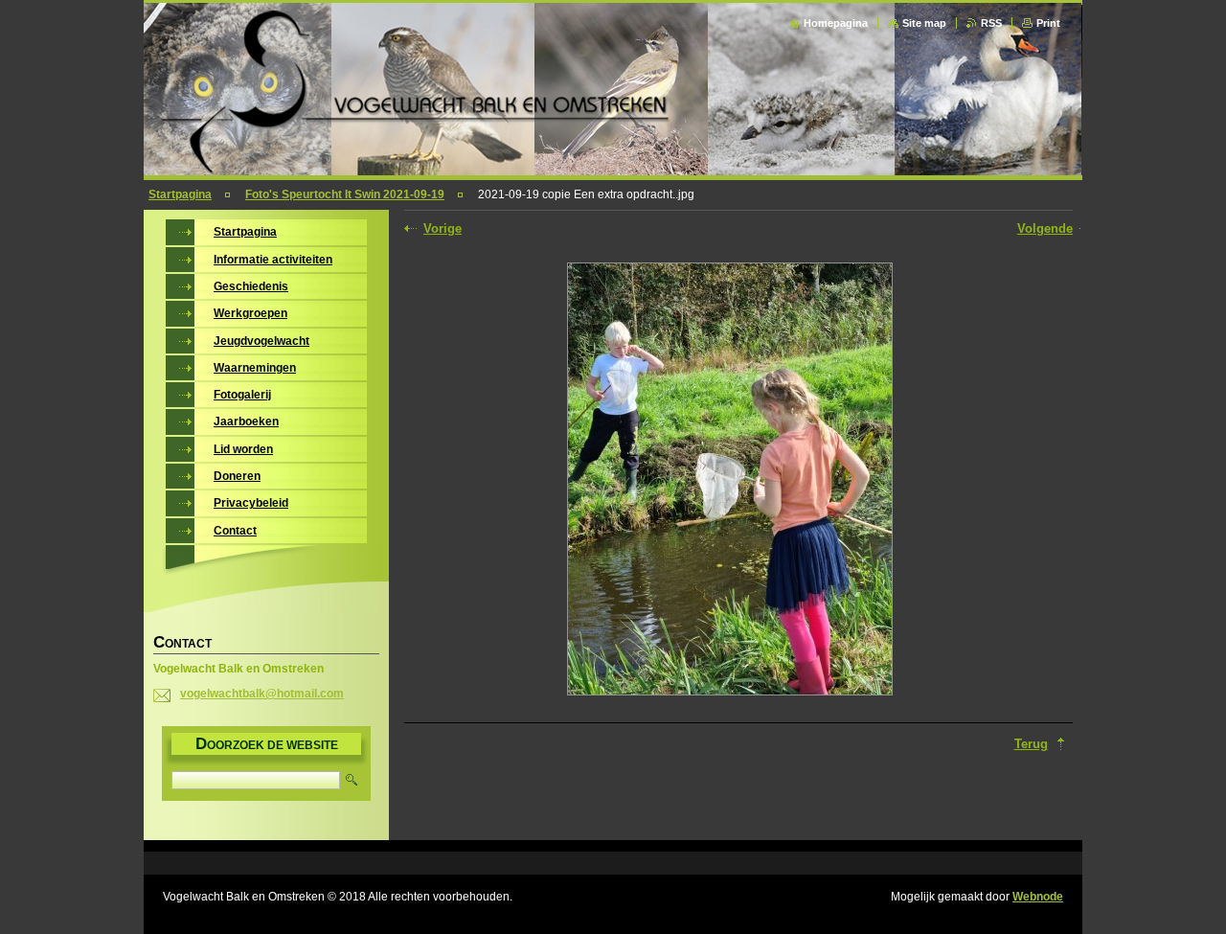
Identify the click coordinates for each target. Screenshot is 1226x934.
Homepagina (836, 23)
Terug (1031, 744)
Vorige (442, 228)
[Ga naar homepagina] (614, 169)
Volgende (1045, 228)
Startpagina (180, 194)
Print (1048, 23)
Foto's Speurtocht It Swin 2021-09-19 (344, 194)
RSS (991, 23)
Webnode (1037, 896)
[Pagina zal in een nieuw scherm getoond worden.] (730, 480)
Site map (924, 23)
